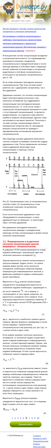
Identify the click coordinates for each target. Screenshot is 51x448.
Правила (36, 444)
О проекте (37, 436)
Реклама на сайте (40, 439)
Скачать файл (26, 424)
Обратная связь (39, 447)
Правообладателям (40, 441)
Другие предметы (10, 29)
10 (38, 418)
